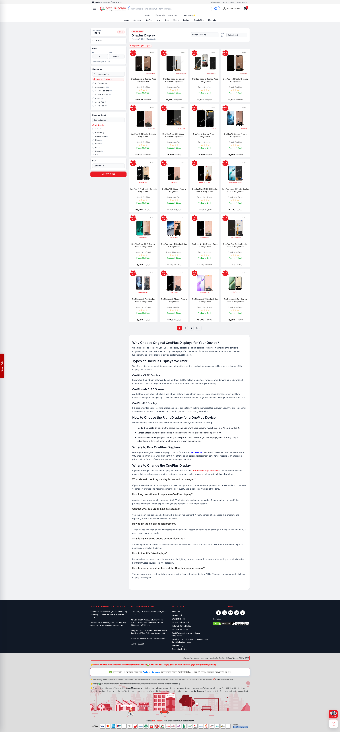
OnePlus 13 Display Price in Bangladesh (235, 135)
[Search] (216, 8)
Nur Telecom (157, 721)
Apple (126, 20)
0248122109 (118, 625)
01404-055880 (159, 638)
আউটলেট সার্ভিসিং (159, 15)
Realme (186, 20)
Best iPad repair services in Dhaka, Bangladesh (186, 634)
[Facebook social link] (218, 612)
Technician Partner (180, 649)
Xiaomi (176, 20)
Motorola (212, 20)
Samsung (137, 20)
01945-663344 (106, 625)
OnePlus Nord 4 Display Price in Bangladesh (174, 245)
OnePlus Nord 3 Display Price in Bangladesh (204, 245)
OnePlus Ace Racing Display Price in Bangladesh (235, 245)
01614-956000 (144, 620)
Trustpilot (217, 619)
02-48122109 (144, 625)
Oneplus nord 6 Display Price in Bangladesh (143, 80)
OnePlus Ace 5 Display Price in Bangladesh (174, 300)
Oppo (167, 20)
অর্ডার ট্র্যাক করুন (215, 2)
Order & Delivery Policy (181, 622)
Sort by (222, 34)
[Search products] (205, 34)
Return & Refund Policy (181, 626)
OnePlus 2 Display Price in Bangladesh (204, 135)
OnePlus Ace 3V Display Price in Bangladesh (205, 300)
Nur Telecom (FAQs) (180, 629)
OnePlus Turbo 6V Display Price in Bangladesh (173, 80)
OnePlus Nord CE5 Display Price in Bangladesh (173, 135)
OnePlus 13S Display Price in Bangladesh (143, 135)
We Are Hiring (228, 2)
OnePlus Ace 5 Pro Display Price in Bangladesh (143, 300)
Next (198, 328)
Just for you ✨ (188, 15)
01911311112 (157, 620)
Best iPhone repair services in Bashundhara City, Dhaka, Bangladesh (190, 640)
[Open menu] (95, 9)
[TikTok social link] (242, 612)
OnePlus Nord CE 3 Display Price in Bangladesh (143, 245)
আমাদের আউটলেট (242, 2)
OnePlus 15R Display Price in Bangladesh (235, 80)
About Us (176, 612)
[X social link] (224, 612)
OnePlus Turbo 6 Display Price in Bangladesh (204, 80)
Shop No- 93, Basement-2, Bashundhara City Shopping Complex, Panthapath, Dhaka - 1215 (108, 614)
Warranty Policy (178, 619)
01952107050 (116, 623)
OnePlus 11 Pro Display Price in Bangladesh (143, 190)
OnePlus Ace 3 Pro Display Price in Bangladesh (235, 300)
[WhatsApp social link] (236, 612)
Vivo (158, 20)
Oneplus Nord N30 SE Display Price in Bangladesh (204, 190)
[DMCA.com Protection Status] (222, 624)
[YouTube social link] (230, 612)
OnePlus (148, 20)
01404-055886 (138, 644)
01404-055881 (150, 622)
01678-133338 (103, 623)
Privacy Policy (178, 615)
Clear (121, 32)
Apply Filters (108, 174)
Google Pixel (199, 20)
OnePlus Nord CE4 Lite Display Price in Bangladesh (235, 190)
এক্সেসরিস (147, 15)
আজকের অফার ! (173, 15)
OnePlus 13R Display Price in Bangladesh (174, 190)
